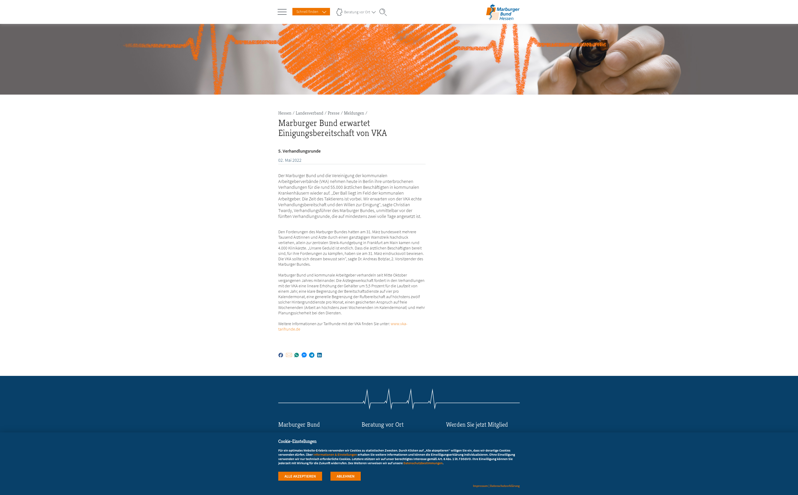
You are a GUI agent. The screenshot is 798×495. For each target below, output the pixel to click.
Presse (334, 113)
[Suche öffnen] (384, 12)
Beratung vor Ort (357, 12)
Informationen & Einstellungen (335, 454)
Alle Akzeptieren (300, 476)
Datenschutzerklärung (505, 486)
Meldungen (354, 113)
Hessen (284, 113)
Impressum (480, 486)
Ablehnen (346, 476)
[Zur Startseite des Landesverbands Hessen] (503, 17)
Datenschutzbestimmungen (423, 463)
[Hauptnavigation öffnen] (283, 11)
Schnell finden (307, 11)
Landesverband (309, 113)
